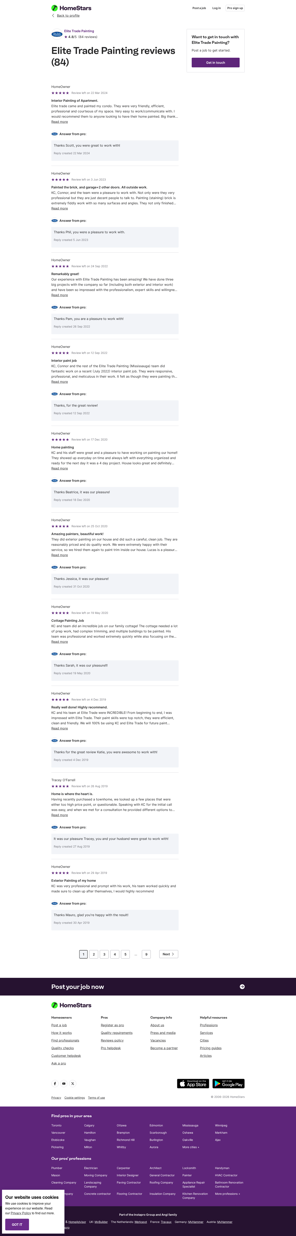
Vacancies (158, 1040)
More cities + (190, 1147)
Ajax (218, 1139)
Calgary (89, 1125)
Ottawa (121, 1125)
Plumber (56, 1168)
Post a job (199, 8)
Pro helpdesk (111, 1048)
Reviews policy (112, 1040)
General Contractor (162, 1175)
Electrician (91, 1168)
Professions (209, 1025)
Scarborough (158, 1132)
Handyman (222, 1168)
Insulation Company (163, 1193)
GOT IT (17, 1224)
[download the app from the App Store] (193, 1083)
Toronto (56, 1125)
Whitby (121, 1147)
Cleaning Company (63, 1182)
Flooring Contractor (129, 1193)
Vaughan (90, 1139)
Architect (155, 1168)
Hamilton (90, 1132)
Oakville (187, 1139)
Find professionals (65, 1040)
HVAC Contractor (226, 1175)
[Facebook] (55, 1083)
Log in (216, 8)
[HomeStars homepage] (75, 8)
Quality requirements (116, 1033)
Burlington (156, 1139)
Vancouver (58, 1132)
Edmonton (156, 1125)
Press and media (163, 1033)
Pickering (57, 1147)
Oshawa (187, 1132)
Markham (221, 1132)
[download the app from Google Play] (228, 1083)
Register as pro (112, 1025)
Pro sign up (235, 8)
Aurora (154, 1147)
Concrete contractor (97, 1193)
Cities (204, 1040)
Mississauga (190, 1125)
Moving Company (95, 1175)
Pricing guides (210, 1048)
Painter (187, 1175)
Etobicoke (57, 1139)
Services (206, 1033)
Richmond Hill (126, 1139)
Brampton (123, 1132)
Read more (59, 122)
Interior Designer (128, 1175)
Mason (55, 1175)
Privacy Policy (21, 1213)
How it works (61, 1033)
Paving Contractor (129, 1182)
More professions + (227, 1193)
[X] (72, 1083)
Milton (88, 1147)
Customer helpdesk (66, 1056)
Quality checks (62, 1048)
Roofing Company (161, 1182)
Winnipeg (221, 1125)
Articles (206, 1056)
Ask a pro (58, 1063)
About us (157, 1025)
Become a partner (164, 1048)
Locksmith (189, 1168)
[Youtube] (63, 1083)
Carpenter (123, 1168)
